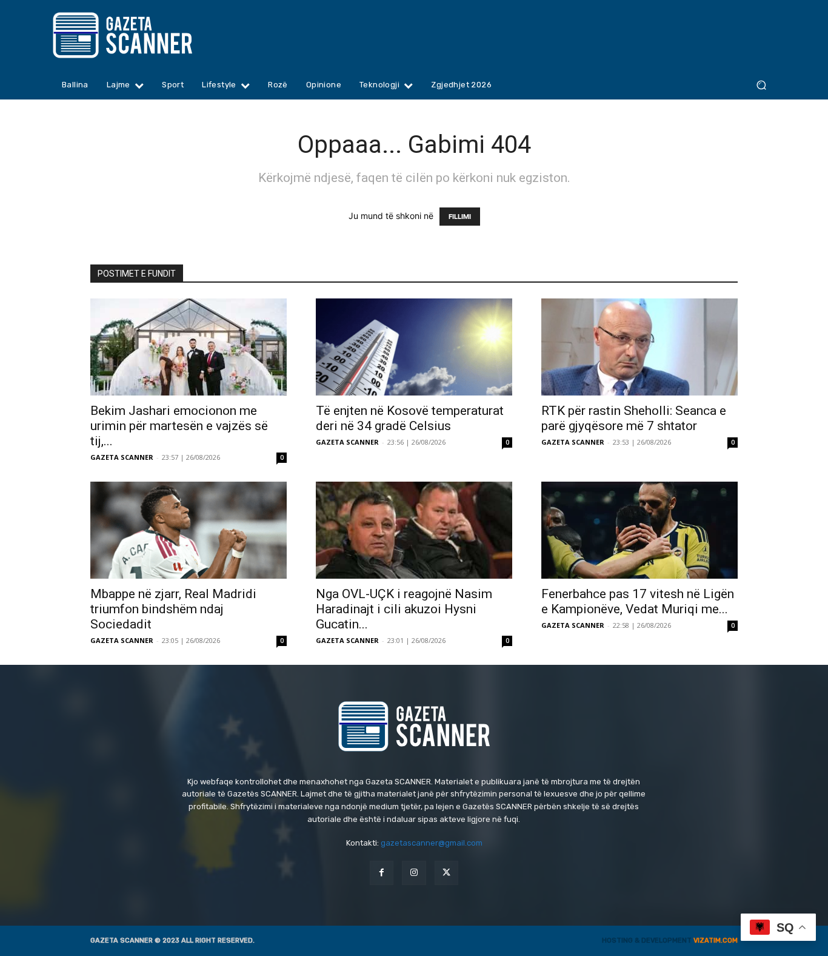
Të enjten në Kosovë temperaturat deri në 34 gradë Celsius (410, 418)
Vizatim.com (715, 940)
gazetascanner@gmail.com (431, 842)
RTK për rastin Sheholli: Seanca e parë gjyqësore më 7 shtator (633, 418)
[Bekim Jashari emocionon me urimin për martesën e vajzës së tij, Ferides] (188, 347)
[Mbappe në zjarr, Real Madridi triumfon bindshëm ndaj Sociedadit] (188, 530)
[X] (446, 872)
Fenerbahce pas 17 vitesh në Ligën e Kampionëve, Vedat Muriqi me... (637, 601)
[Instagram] (414, 872)
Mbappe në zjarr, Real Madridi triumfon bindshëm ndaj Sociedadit (173, 609)
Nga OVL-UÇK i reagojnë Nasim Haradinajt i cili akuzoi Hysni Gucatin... (404, 609)
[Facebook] (381, 872)
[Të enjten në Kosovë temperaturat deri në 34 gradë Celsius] (414, 347)
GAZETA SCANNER (121, 457)
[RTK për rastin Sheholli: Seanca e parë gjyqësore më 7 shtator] (639, 347)
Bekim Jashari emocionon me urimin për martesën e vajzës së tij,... (179, 425)
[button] (761, 85)
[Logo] (146, 35)
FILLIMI (460, 216)
